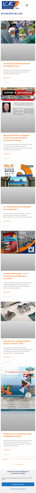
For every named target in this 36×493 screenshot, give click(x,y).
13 (33, 459)
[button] (27, 5)
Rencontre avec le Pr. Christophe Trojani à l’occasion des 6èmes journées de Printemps (16, 137)
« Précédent (4, 459)
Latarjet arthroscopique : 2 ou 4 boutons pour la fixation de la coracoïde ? (15, 276)
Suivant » (20, 464)
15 (16, 464)
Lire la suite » (6, 77)
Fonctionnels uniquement (18, 489)
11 (28, 459)
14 (14, 464)
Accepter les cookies (18, 484)
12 (31, 459)
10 (26, 459)
